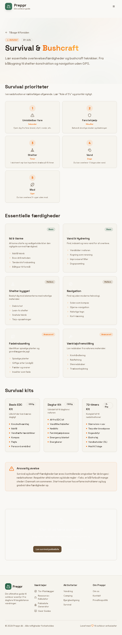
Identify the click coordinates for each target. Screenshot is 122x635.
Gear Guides (44, 611)
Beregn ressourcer (76, 549)
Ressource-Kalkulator (44, 597)
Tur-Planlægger (46, 591)
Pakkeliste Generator (43, 605)
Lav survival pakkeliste (47, 549)
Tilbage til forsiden (19, 32)
